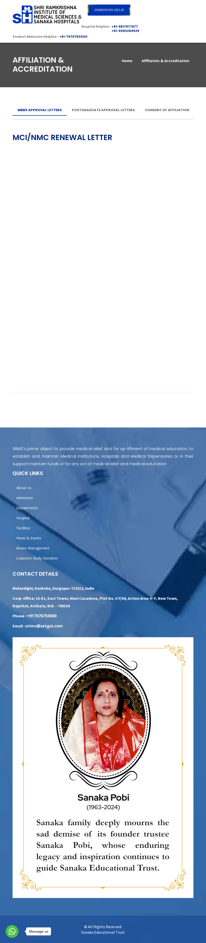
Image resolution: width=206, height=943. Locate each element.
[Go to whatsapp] (12, 930)
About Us (23, 487)
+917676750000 (42, 616)
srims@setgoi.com (44, 626)
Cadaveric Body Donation (37, 558)
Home (127, 61)
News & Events (28, 538)
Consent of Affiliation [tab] (167, 110)
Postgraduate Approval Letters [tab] (103, 110)
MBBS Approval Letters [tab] (40, 110)
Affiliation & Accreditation (165, 61)
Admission (24, 497)
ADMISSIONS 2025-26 (109, 10)
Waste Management (32, 548)
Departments (27, 507)
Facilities (23, 528)
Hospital (23, 518)
